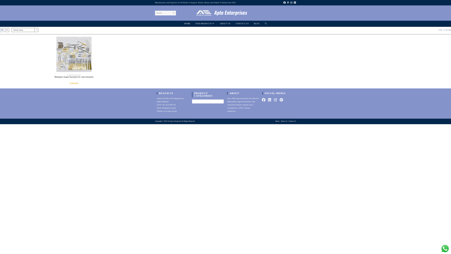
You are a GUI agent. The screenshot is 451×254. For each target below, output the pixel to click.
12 (444, 30)
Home (277, 121)
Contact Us (292, 121)
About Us (284, 121)
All (449, 30)
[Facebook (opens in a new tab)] (284, 3)
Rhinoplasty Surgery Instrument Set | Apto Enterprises (73, 77)
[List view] (7, 30)
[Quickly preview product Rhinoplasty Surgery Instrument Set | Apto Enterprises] (147, 40)
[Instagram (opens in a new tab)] (291, 3)
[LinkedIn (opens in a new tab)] (294, 3)
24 (446, 30)
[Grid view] (2, 30)
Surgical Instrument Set (74, 75)
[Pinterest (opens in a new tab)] (288, 3)
